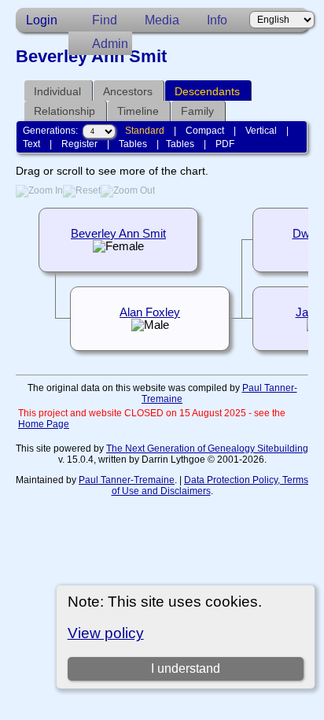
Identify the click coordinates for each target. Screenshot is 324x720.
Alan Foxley (150, 312)
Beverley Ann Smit (118, 233)
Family (197, 111)
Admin (110, 43)
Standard (144, 130)
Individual (57, 91)
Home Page (43, 424)
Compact (205, 130)
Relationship (64, 111)
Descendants (207, 91)
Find (104, 20)
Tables (133, 144)
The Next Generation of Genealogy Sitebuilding (207, 448)
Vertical (261, 130)
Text (31, 144)
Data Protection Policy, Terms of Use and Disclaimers (210, 485)
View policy (106, 633)
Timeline (138, 111)
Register (79, 144)
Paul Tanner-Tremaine (127, 480)
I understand (185, 668)
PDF (224, 144)
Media (162, 20)
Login (41, 20)
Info (217, 20)
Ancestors (128, 91)
